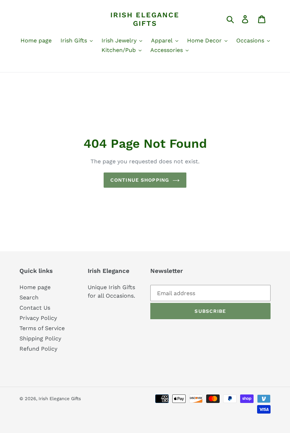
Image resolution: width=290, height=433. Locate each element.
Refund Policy (38, 348)
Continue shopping (139, 180)
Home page (35, 287)
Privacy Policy (38, 318)
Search (29, 297)
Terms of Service (42, 328)
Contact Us (34, 307)
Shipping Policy (40, 338)
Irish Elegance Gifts (144, 19)
